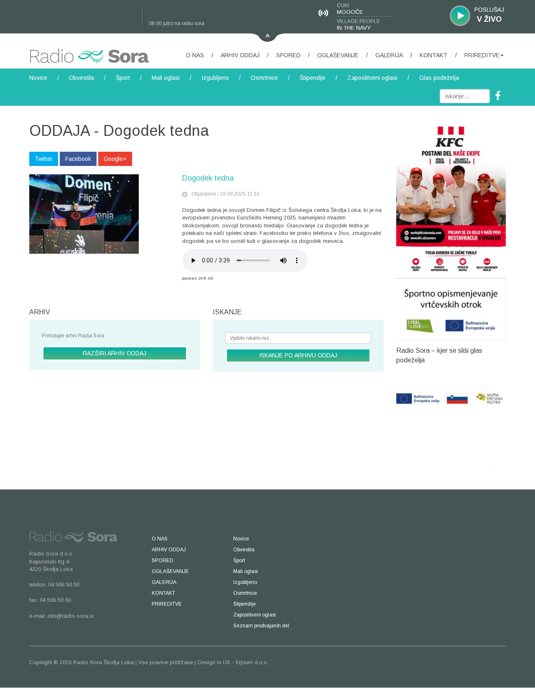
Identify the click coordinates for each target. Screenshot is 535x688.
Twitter (44, 158)
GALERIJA (389, 55)
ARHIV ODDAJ (240, 55)
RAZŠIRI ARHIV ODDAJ (114, 353)
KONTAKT (434, 55)
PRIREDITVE (481, 55)
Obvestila (81, 77)
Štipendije (313, 77)
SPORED (288, 55)
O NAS (195, 55)
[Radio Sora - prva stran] (89, 53)
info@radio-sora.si (71, 616)
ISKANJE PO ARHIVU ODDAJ (298, 355)
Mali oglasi (166, 77)
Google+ (115, 158)
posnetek (189, 278)
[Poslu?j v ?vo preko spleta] (460, 15)
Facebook (78, 158)
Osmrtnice (264, 77)
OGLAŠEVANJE (338, 55)
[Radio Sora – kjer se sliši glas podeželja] (451, 424)
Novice (38, 77)
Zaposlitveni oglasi (372, 77)
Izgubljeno (215, 77)
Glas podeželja (439, 77)
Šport (123, 77)
